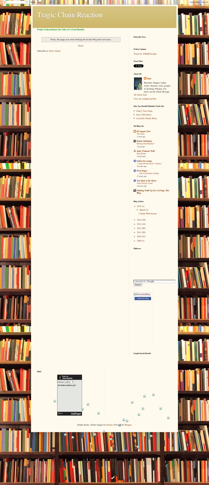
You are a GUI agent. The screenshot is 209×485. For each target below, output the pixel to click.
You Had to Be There (146, 180)
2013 (139, 224)
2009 (139, 240)
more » (60, 413)
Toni (149, 78)
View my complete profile (145, 98)
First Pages (142, 170)
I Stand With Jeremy (148, 213)
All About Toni (140, 94)
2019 (139, 206)
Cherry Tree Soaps (144, 110)
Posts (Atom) (55, 50)
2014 (139, 219)
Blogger (128, 424)
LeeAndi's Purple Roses (146, 118)
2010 (139, 236)
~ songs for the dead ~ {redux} (149, 163)
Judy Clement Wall (146, 151)
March (143, 209)
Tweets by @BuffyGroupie (145, 53)
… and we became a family (148, 173)
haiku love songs (144, 160)
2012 (139, 228)
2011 (139, 232)
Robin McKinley (144, 141)
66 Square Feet (144, 131)
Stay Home (141, 153)
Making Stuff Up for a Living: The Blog (153, 191)
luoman (109, 424)
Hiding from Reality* (146, 143)
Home (80, 45)
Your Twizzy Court (145, 183)
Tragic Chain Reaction (70, 14)
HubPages (76, 414)
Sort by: (61, 382)
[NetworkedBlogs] (142, 297)
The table (141, 133)
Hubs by (67, 377)
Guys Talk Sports (143, 114)
